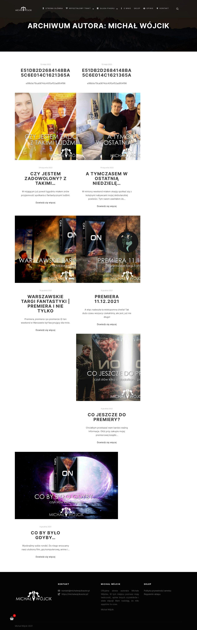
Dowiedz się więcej (45, 202)
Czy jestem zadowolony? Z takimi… (46, 178)
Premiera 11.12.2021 (106, 299)
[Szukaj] (177, 9)
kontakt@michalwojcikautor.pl (76, 590)
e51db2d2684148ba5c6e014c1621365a (45, 73)
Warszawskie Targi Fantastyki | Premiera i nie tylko (45, 303)
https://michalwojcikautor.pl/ (75, 594)
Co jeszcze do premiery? (107, 417)
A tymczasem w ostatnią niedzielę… (107, 178)
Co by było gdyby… (45, 535)
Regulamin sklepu (152, 594)
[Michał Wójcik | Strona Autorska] (23, 9)
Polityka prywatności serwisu (157, 590)
